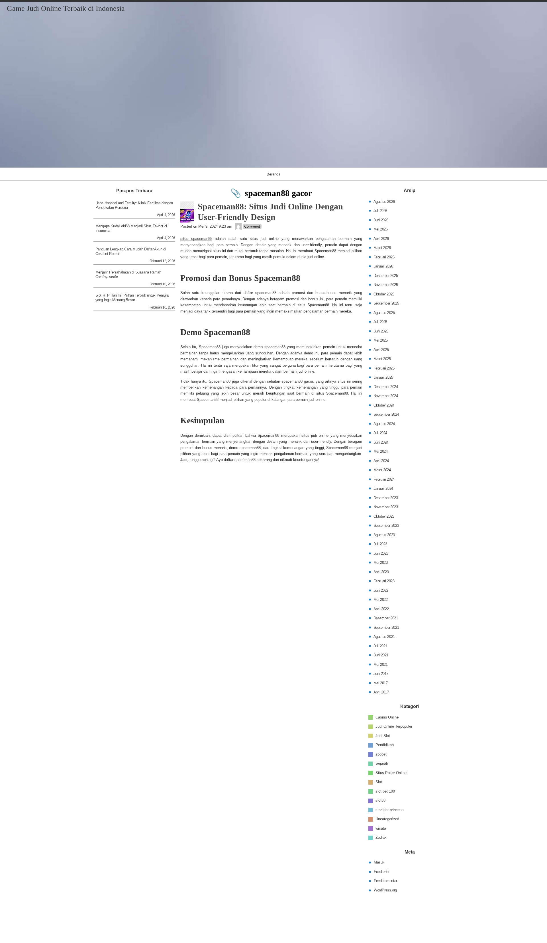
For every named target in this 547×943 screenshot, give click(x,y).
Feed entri (381, 871)
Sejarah (381, 763)
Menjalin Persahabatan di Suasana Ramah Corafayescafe (128, 274)
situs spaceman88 (196, 238)
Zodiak (381, 837)
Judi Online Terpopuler (393, 726)
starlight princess (389, 810)
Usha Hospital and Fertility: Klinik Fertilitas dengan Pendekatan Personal (134, 205)
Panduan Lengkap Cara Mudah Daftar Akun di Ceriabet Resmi (130, 251)
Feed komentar (385, 881)
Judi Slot (382, 736)
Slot (378, 782)
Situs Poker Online (391, 773)
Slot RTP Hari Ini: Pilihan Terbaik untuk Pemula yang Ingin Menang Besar (132, 297)
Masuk (379, 862)
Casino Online (387, 717)
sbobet (381, 754)
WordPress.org (385, 890)
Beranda (273, 174)
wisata (380, 828)
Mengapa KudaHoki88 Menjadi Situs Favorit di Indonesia (131, 228)
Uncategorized (387, 819)
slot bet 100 (385, 791)
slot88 (380, 800)
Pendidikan (384, 745)
